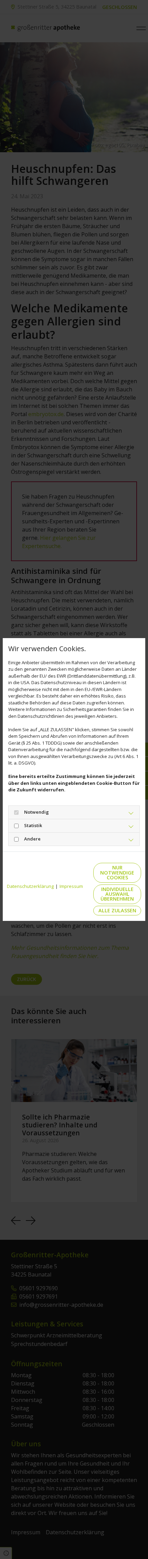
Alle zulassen (117, 910)
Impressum (71, 886)
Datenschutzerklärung (30, 886)
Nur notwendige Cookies (117, 872)
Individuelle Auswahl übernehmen (117, 894)
